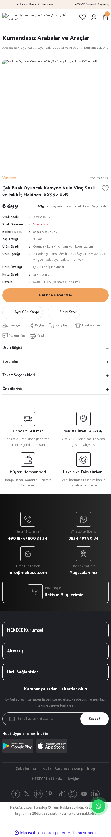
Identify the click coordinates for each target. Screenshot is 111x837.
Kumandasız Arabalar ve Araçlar (45, 38)
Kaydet (94, 718)
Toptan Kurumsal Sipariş (62, 769)
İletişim (73, 779)
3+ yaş (37, 239)
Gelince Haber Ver (55, 295)
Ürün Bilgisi (12, 348)
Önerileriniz (12, 389)
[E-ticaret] (54, 833)
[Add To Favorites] (105, 188)
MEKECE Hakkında (47, 779)
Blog (91, 769)
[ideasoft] (25, 833)
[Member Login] (94, 17)
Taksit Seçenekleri (18, 375)
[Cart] (105, 17)
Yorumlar (10, 362)
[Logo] (38, 17)
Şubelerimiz (26, 769)
